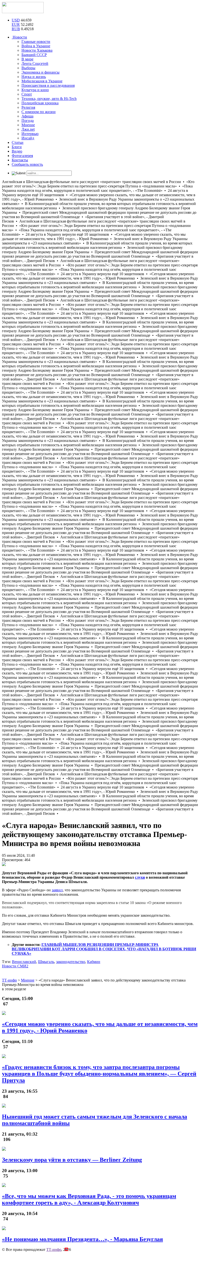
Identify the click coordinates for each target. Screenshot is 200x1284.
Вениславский (24, 962)
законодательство (70, 962)
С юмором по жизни (38, 112)
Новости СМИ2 (15, 966)
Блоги (17, 147)
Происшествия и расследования (48, 85)
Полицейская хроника (40, 103)
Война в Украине (35, 46)
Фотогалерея (22, 156)
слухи (140, 877)
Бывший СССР (34, 55)
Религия (28, 107)
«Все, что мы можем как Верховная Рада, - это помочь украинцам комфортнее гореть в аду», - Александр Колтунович (89, 1199)
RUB (16, 29)
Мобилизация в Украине (41, 81)
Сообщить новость (27, 164)
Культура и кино (35, 90)
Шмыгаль (46, 962)
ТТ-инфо (53, 1249)
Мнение (28, 125)
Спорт (26, 94)
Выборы (28, 68)
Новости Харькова (36, 50)
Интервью (30, 134)
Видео (17, 151)
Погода (27, 120)
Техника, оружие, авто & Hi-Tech (49, 99)
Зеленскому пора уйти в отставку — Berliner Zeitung (72, 1160)
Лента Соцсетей (34, 63)
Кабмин (93, 962)
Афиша (27, 116)
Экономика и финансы (40, 72)
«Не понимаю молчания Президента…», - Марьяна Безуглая (82, 1239)
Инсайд (27, 138)
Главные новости (35, 41)
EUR (16, 24)
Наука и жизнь (33, 77)
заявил (57, 890)
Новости (19, 37)
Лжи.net (28, 129)
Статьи (17, 142)
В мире (27, 59)
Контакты (20, 160)
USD (16, 20)
